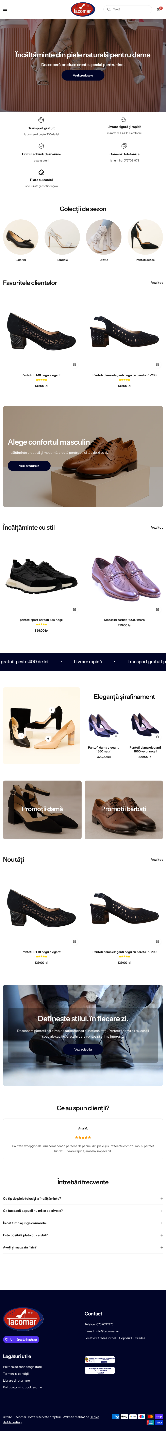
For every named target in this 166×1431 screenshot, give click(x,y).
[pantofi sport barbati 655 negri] (41, 576)
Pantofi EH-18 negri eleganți (41, 375)
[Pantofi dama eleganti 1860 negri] (103, 725)
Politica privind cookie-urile (22, 1387)
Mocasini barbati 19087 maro (124, 620)
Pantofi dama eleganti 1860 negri (103, 749)
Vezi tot (157, 282)
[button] (41, 379)
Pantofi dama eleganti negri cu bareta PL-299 (124, 375)
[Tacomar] (83, 9)
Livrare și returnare (16, 1380)
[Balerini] (20, 237)
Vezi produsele (83, 75)
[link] (21, 735)
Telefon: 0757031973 (99, 1324)
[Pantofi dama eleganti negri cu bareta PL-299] (124, 331)
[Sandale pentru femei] (62, 237)
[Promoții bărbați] (124, 810)
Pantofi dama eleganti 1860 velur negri (145, 749)
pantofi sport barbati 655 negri (41, 620)
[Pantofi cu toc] (145, 237)
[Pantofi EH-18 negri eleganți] (41, 331)
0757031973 (131, 160)
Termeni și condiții (16, 1374)
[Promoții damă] (42, 810)
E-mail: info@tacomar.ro (102, 1331)
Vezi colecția (83, 1049)
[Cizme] (103, 237)
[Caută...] (108, 9)
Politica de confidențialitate (22, 1367)
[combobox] (127, 9)
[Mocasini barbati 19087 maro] (124, 576)
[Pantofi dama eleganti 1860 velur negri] (145, 725)
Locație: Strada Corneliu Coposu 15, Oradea (115, 1338)
